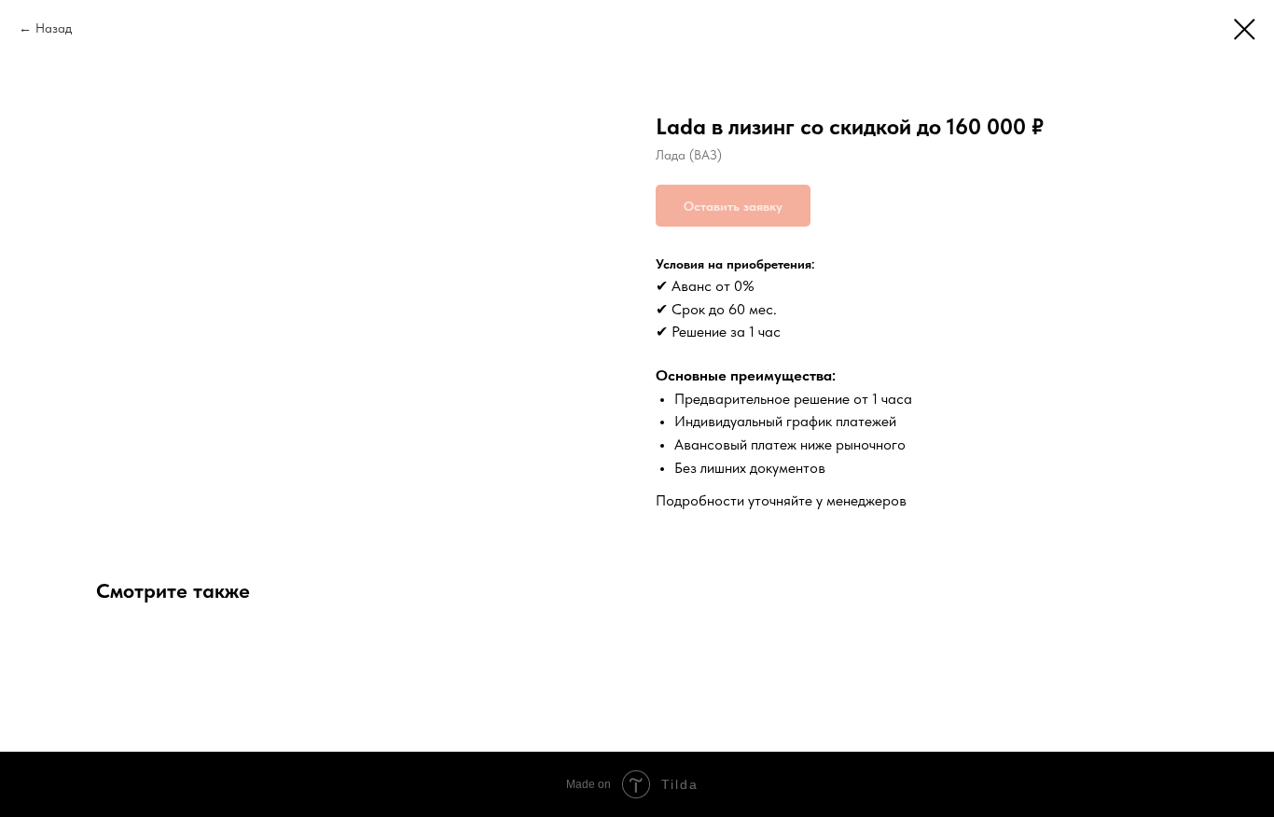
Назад (53, 28)
